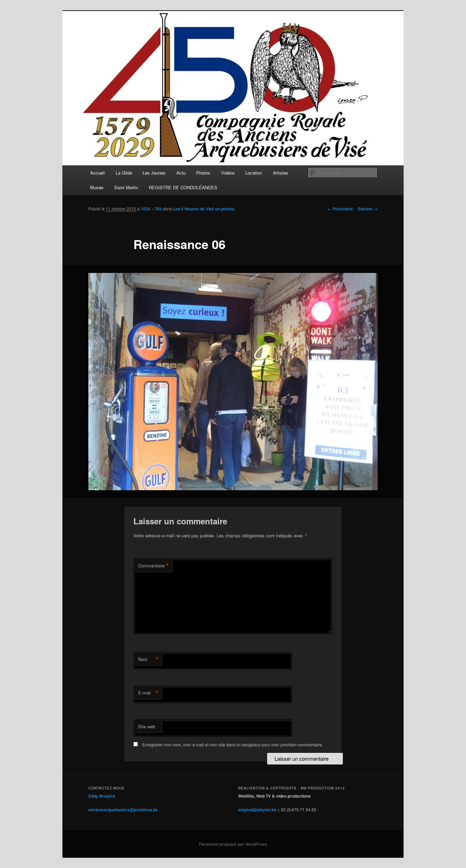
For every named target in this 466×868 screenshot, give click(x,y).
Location (253, 172)
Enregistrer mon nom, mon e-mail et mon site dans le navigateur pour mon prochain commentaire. (232, 744)
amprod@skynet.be (257, 810)
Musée (96, 187)
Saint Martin (126, 187)
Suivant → (368, 209)
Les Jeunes (154, 172)
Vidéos (228, 172)
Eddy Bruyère (101, 796)
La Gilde (124, 172)
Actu (181, 172)
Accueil (97, 172)
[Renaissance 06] (233, 381)
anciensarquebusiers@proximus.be (123, 810)
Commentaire (153, 565)
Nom (148, 659)
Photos (203, 172)
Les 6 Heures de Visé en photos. (204, 209)
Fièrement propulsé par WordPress (233, 844)
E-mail (148, 692)
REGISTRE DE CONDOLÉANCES (183, 187)
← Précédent (340, 209)
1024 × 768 (151, 209)
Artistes (280, 172)
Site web (146, 726)
